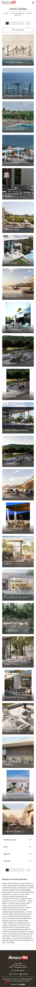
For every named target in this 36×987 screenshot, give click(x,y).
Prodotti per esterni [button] (10, 840)
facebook (15, 974)
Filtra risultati (19, 30)
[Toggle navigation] (33, 3)
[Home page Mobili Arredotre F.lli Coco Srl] (8, 3)
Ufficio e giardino (17, 13)
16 (28, 23)
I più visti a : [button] (7, 861)
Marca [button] (6, 847)
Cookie (14, 981)
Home (6, 13)
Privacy (8, 981)
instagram (25, 974)
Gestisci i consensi (24, 981)
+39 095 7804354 (19, 970)
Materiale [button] (7, 854)
